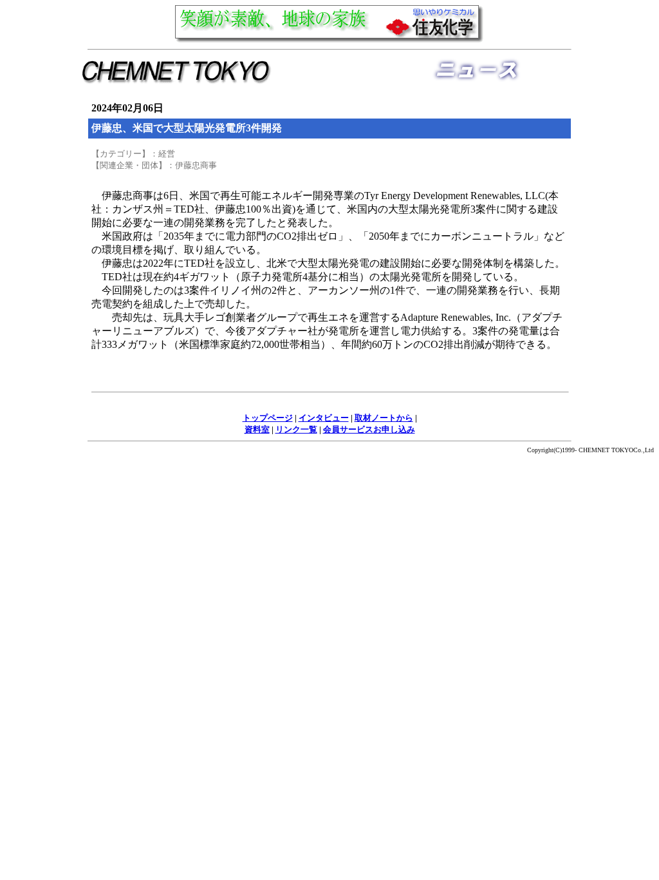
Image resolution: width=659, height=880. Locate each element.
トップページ (268, 418)
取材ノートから (384, 418)
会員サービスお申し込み (369, 429)
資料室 (257, 429)
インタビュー (324, 418)
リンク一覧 (296, 429)
